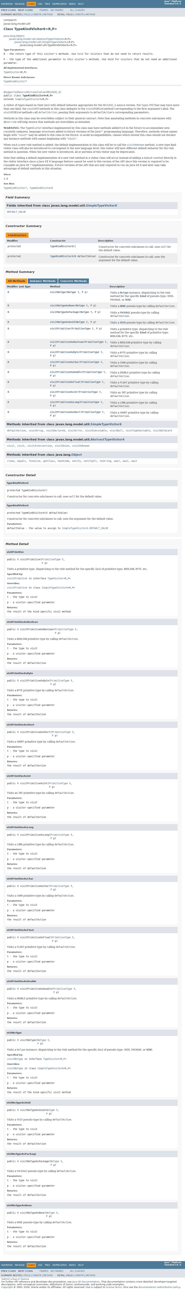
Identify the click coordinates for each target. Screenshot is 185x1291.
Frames (44, 10)
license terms (114, 1287)
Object (76, 454)
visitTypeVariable (138, 430)
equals (21, 461)
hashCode (63, 461)
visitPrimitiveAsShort (65, 412)
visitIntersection (39, 445)
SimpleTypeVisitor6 (28, 99)
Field (27, 14)
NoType (71, 292)
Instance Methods (42, 281)
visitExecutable (96, 430)
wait (117, 461)
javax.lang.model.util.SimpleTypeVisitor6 (40, 42)
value (42, 92)
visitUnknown (80, 445)
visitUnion (62, 445)
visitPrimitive (60, 328)
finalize (34, 461)
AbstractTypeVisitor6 (107, 439)
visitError (75, 430)
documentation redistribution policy (159, 1287)
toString (105, 461)
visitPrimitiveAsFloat (65, 382)
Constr (36, 14)
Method (48, 14)
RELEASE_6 (53, 92)
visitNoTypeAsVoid (62, 322)
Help (80, 4)
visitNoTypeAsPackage (64, 312)
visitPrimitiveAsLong (64, 402)
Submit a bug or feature (15, 1279)
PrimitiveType (81, 328)
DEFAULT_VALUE (16, 211)
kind (47, 105)
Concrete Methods (73, 281)
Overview (7, 4)
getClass (49, 461)
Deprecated (59, 4)
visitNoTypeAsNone (62, 305)
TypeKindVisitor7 (15, 81)
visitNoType (58, 292)
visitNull (116, 430)
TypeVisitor (12, 72)
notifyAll (90, 461)
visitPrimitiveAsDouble (66, 372)
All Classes (77, 10)
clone (10, 461)
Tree (47, 4)
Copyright (7, 1287)
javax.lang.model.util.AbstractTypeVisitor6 (36, 39)
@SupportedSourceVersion (20, 92)
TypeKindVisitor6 (61, 246)
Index (72, 4)
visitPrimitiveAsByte (64, 352)
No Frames (57, 10)
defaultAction (16, 430)
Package (20, 4)
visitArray (36, 430)
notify (76, 461)
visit (10, 445)
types (145, 105)
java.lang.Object (14, 35)
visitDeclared (55, 430)
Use (40, 4)
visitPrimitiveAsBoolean (66, 341)
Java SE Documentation (86, 1281)
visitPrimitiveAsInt (64, 391)
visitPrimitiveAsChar (64, 362)
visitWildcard (162, 430)
